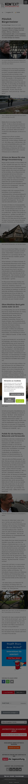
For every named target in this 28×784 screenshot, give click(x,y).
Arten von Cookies (16, 394)
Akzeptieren (20, 401)
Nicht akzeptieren (9, 400)
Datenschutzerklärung (9, 390)
